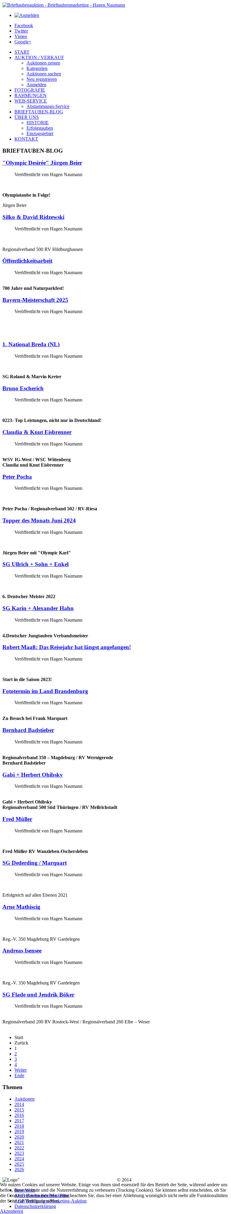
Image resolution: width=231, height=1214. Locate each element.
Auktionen (24, 1098)
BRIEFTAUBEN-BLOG (38, 111)
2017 (19, 1120)
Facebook (23, 25)
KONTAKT (26, 138)
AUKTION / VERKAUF (39, 57)
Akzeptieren (11, 1211)
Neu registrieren (41, 79)
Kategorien (37, 68)
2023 (19, 1153)
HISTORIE (37, 122)
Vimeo (20, 36)
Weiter (20, 1070)
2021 (19, 1142)
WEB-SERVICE (30, 100)
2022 (19, 1147)
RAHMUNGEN (30, 95)
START (21, 52)
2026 (19, 1169)
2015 (19, 1109)
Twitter (21, 30)
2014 (19, 1104)
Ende (19, 1075)
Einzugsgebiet (39, 133)
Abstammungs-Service (47, 106)
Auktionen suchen (43, 73)
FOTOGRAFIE (29, 90)
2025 (19, 1164)
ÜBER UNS (26, 117)
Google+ (22, 41)
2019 (19, 1131)
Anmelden (36, 84)
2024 (19, 1158)
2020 (19, 1137)
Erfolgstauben (39, 128)
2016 (19, 1115)
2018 (19, 1126)
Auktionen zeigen (43, 62)
